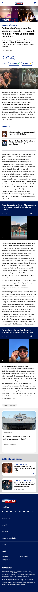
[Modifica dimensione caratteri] (13, 58)
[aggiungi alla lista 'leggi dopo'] (8, 58)
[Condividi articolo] (3, 58)
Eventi (4, 545)
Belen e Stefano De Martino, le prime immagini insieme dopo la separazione (24, 484)
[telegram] (24, 511)
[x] (15, 511)
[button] (19, 3)
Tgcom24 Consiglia (9, 538)
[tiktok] (33, 511)
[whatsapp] (11, 511)
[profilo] (35, 3)
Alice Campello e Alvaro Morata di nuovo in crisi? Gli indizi (24, 468)
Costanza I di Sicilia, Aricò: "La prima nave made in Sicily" (16, 438)
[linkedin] (20, 511)
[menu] (3, 3)
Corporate (5, 556)
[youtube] (28, 511)
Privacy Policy (6, 559)
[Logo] (19, 3)
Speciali (4, 525)
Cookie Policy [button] (23, 556)
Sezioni (4, 518)
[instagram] (7, 511)
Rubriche (5, 531)
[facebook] (3, 511)
